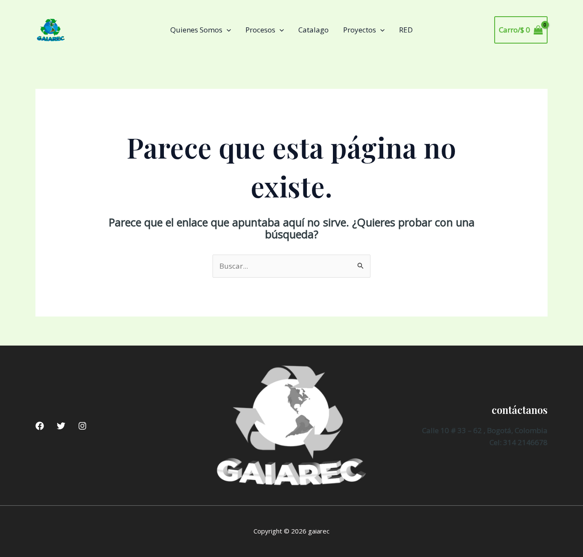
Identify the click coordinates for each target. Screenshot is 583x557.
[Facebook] (39, 426)
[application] (226, 30)
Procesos (260, 30)
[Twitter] (61, 426)
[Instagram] (82, 426)
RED (406, 30)
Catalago (313, 30)
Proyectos (359, 30)
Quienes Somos (196, 30)
